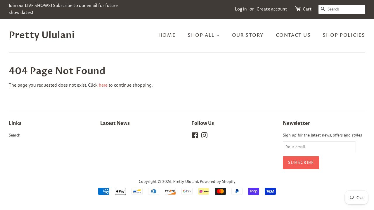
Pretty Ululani (42, 35)
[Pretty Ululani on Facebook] (194, 136)
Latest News (115, 123)
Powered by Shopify (218, 181)
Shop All (202, 35)
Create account (272, 9)
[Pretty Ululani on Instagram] (204, 136)
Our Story (248, 35)
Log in (241, 9)
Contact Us (293, 35)
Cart (307, 9)
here (103, 85)
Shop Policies (344, 35)
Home (167, 35)
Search (14, 135)
